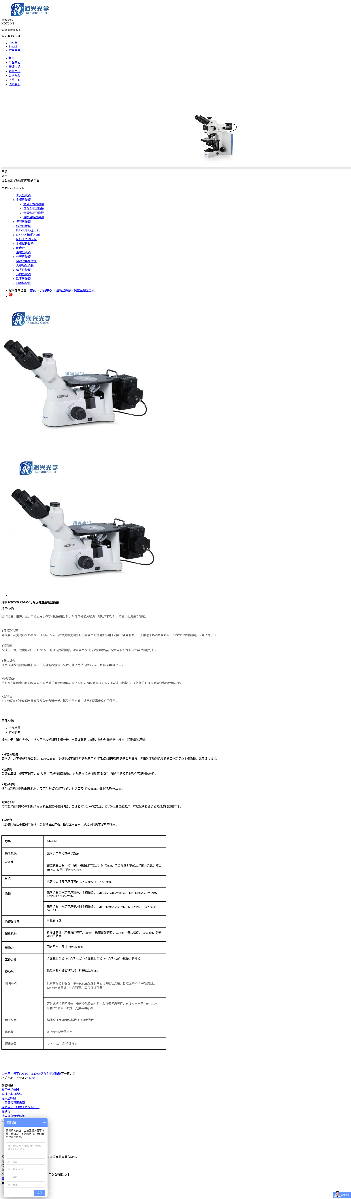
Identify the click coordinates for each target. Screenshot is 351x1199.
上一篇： (31, 1073)
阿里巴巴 (14, 50)
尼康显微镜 (8, 1098)
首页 (12, 58)
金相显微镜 (63, 290)
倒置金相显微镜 (84, 290)
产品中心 (46, 290)
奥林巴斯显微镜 (11, 1094)
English (13, 46)
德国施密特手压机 (13, 1116)
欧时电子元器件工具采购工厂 (20, 1107)
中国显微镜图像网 (13, 1102)
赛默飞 (5, 1111)
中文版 (13, 43)
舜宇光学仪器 (10, 1089)
